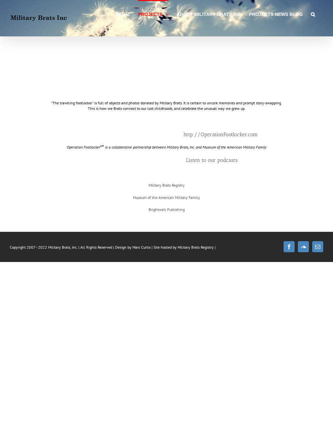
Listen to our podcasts (212, 160)
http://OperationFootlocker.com (220, 134)
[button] (313, 13)
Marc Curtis (141, 247)
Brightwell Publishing (167, 209)
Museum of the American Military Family (166, 197)
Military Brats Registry (167, 185)
